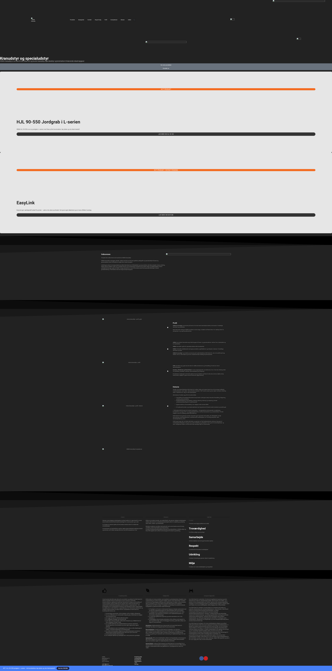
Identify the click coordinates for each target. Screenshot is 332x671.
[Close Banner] (4, 668)
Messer (122, 19)
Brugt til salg (98, 19)
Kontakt (89, 19)
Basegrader (81, 19)
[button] (134, 19)
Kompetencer (114, 19)
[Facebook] (201, 658)
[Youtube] (206, 658)
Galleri (129, 19)
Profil (106, 19)
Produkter (72, 19)
